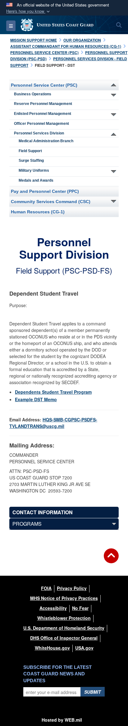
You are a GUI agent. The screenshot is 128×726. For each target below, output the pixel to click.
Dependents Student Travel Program (53, 392)
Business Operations (32, 94)
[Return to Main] (111, 559)
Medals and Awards (36, 180)
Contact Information (42, 512)
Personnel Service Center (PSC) (44, 85)
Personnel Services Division (39, 133)
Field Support (30, 151)
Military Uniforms (34, 170)
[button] (28, 11)
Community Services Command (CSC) (50, 201)
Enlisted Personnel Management (42, 113)
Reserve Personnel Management (43, 104)
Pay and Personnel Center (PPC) (45, 191)
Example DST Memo (36, 399)
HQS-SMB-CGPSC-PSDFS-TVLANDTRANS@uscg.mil (53, 422)
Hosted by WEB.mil (62, 720)
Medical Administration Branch (46, 141)
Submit (92, 692)
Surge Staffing (31, 160)
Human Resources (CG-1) (38, 211)
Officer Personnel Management (41, 123)
